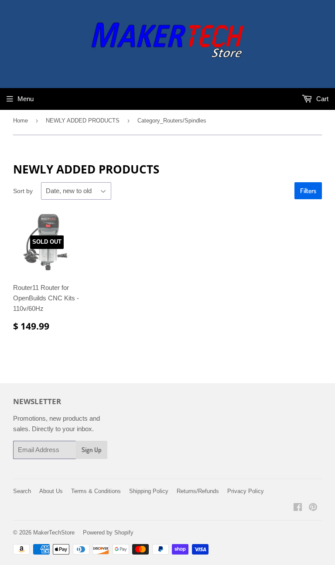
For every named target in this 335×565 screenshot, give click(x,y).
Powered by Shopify (108, 532)
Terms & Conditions (96, 491)
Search (22, 491)
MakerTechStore (54, 532)
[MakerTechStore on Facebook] (297, 508)
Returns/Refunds (198, 491)
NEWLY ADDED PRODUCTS (83, 120)
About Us (51, 491)
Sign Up (92, 450)
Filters (308, 191)
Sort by (23, 190)
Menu (25, 98)
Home (20, 120)
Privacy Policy (245, 491)
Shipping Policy (148, 491)
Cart (321, 98)
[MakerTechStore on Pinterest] (313, 508)
